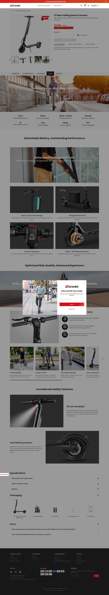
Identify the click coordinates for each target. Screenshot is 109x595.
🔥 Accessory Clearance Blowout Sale (54, 1)
